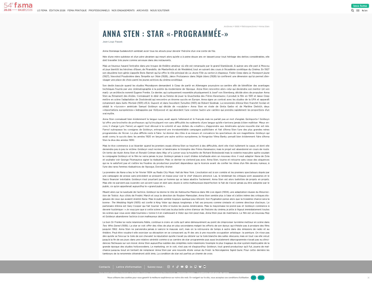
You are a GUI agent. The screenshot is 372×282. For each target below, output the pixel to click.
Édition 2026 (57, 10)
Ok (253, 277)
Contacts (104, 266)
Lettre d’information (129, 266)
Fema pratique (77, 10)
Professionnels (99, 10)
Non (261, 277)
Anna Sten (264, 26)
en (366, 10)
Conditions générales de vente (213, 273)
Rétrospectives (249, 26)
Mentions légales (186, 273)
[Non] (368, 277)
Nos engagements (123, 10)
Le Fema (42, 10)
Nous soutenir (159, 10)
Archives (142, 10)
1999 (237, 26)
